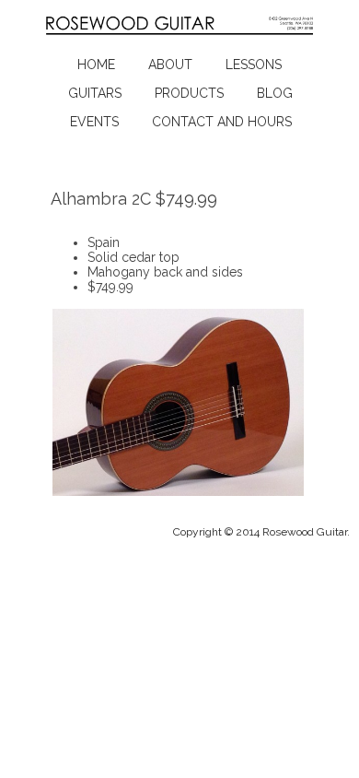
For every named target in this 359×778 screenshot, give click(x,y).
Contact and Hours (222, 121)
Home (96, 64)
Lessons (254, 64)
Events (94, 121)
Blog (275, 93)
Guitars (95, 93)
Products (189, 93)
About (170, 64)
